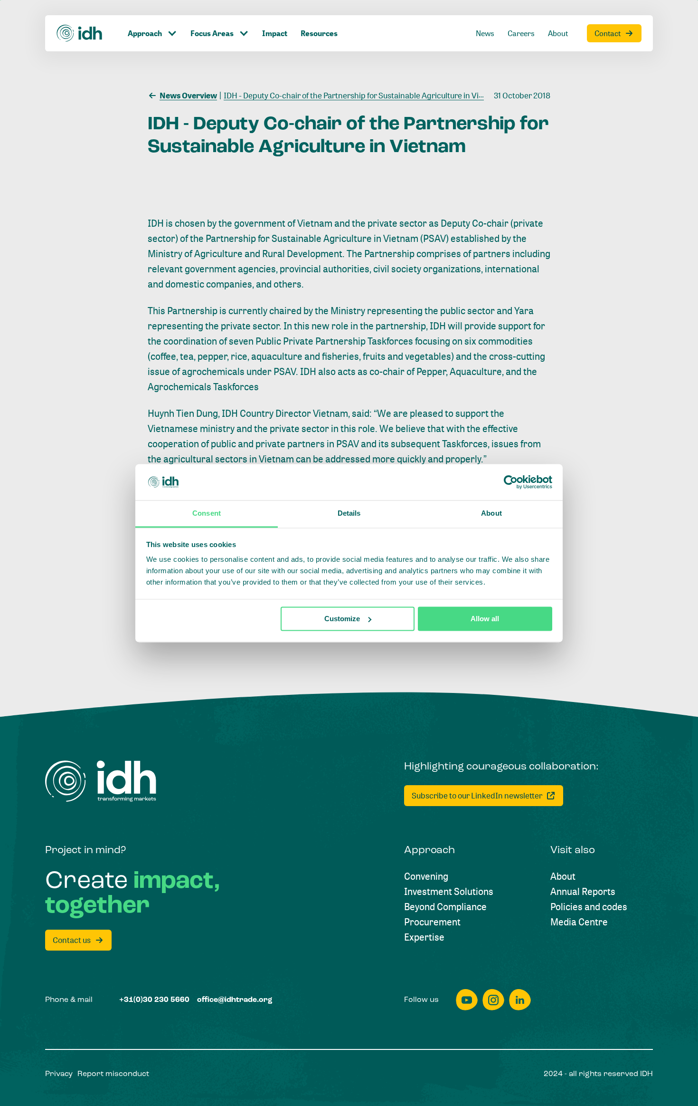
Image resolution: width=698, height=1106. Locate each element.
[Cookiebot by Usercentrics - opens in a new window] (510, 482)
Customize (342, 619)
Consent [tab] (206, 514)
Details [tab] (349, 514)
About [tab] (491, 514)
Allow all (485, 619)
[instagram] (493, 1000)
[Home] (80, 33)
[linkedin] (520, 1000)
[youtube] (466, 1000)
